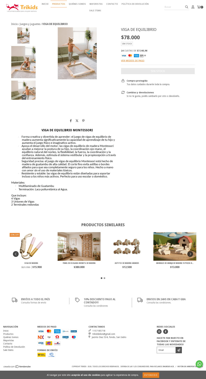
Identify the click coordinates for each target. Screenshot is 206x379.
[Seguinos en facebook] (165, 331)
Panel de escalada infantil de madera (79, 263)
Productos (58, 4)
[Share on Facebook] (71, 120)
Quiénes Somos (77, 4)
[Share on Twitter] (77, 120)
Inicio (45, 4)
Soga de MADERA (31, 263)
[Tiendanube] (17, 368)
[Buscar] (186, 7)
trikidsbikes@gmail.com (103, 334)
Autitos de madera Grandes (127, 263)
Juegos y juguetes (30, 24)
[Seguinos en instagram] (159, 331)
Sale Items (95, 10)
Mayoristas (96, 4)
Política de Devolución (135, 4)
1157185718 (98, 330)
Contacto (112, 4)
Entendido (151, 375)
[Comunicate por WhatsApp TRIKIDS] (199, 364)
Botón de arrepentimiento (190, 366)
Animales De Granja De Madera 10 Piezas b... (174, 263)
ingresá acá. (168, 366)
